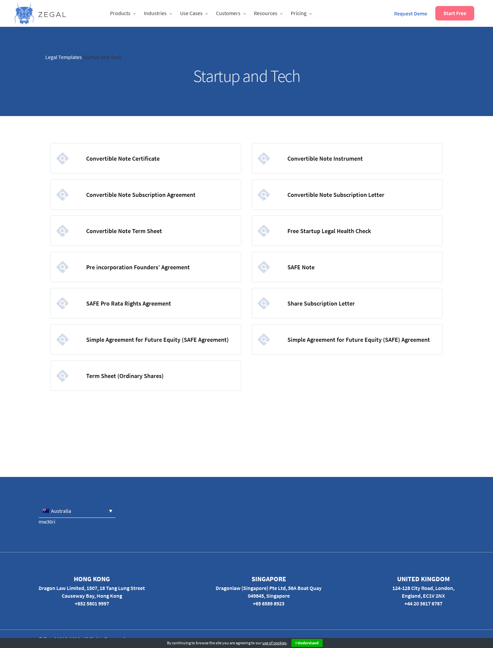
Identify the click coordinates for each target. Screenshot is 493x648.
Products (120, 13)
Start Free (454, 13)
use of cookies (274, 642)
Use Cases (191, 13)
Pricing (299, 13)
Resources (265, 13)
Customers (228, 13)
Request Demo (410, 13)
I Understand (307, 642)
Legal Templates (63, 57)
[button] (77, 511)
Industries (155, 13)
